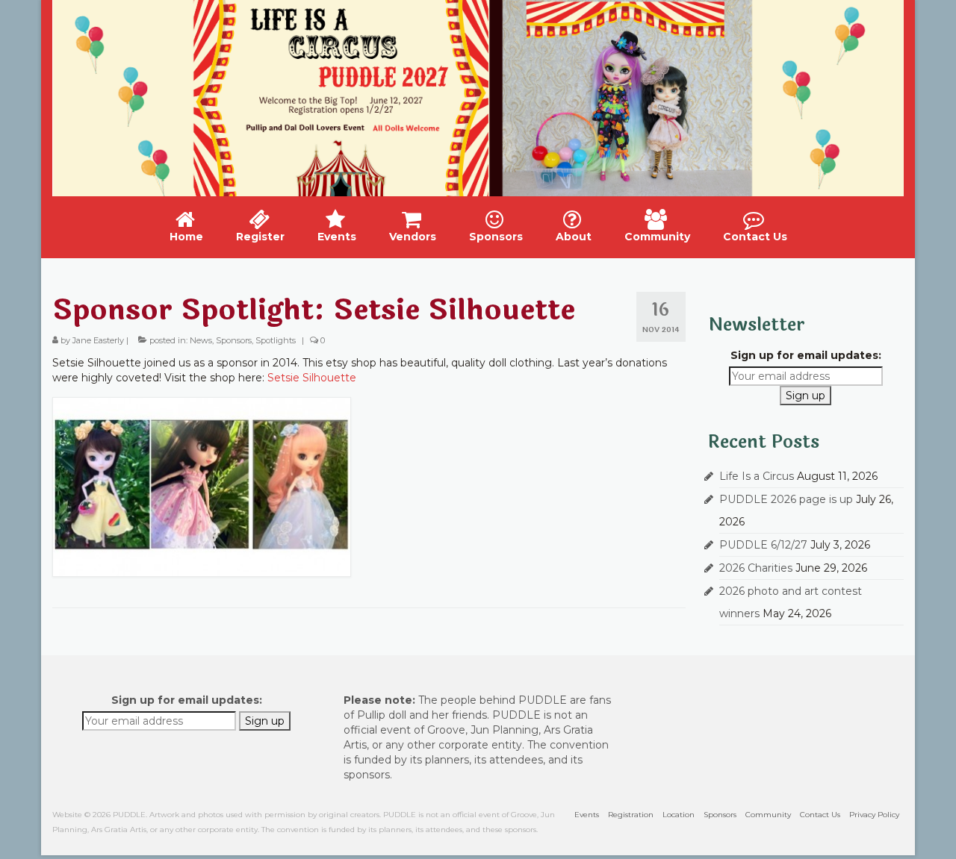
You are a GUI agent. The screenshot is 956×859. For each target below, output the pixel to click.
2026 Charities (755, 568)
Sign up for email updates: (805, 355)
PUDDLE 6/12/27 (763, 545)
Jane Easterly (98, 340)
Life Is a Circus (756, 476)
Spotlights (275, 340)
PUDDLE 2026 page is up (786, 499)
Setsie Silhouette (313, 377)
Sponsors (234, 340)
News (201, 340)
